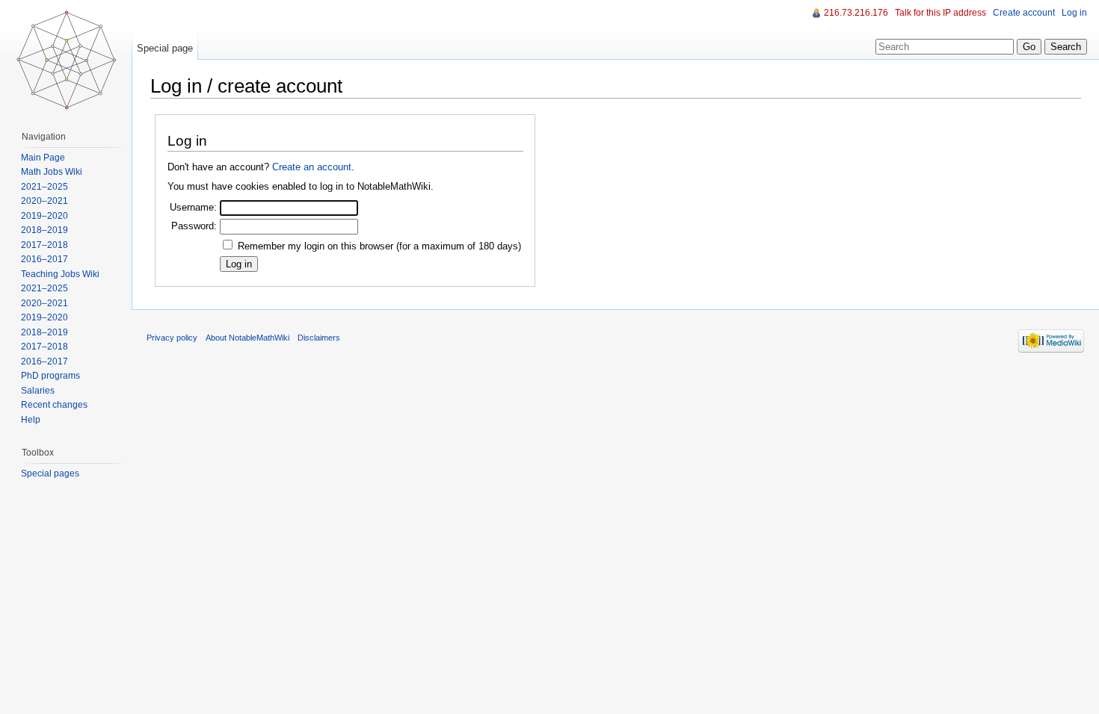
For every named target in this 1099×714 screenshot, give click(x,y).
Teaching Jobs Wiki (60, 274)
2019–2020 (44, 216)
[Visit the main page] (66, 59)
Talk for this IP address (940, 12)
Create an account (311, 167)
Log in (1074, 12)
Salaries (38, 390)
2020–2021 (44, 201)
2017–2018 (44, 245)
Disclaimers (319, 337)
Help (30, 420)
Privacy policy (172, 337)
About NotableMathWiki (247, 337)
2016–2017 (44, 259)
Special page (165, 48)
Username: (193, 207)
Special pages (50, 473)
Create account (1024, 12)
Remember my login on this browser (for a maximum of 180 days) (379, 246)
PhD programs (50, 375)
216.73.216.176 (856, 12)
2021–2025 (44, 186)
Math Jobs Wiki (51, 172)
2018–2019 (44, 230)
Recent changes (54, 405)
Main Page (43, 157)
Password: (194, 226)
